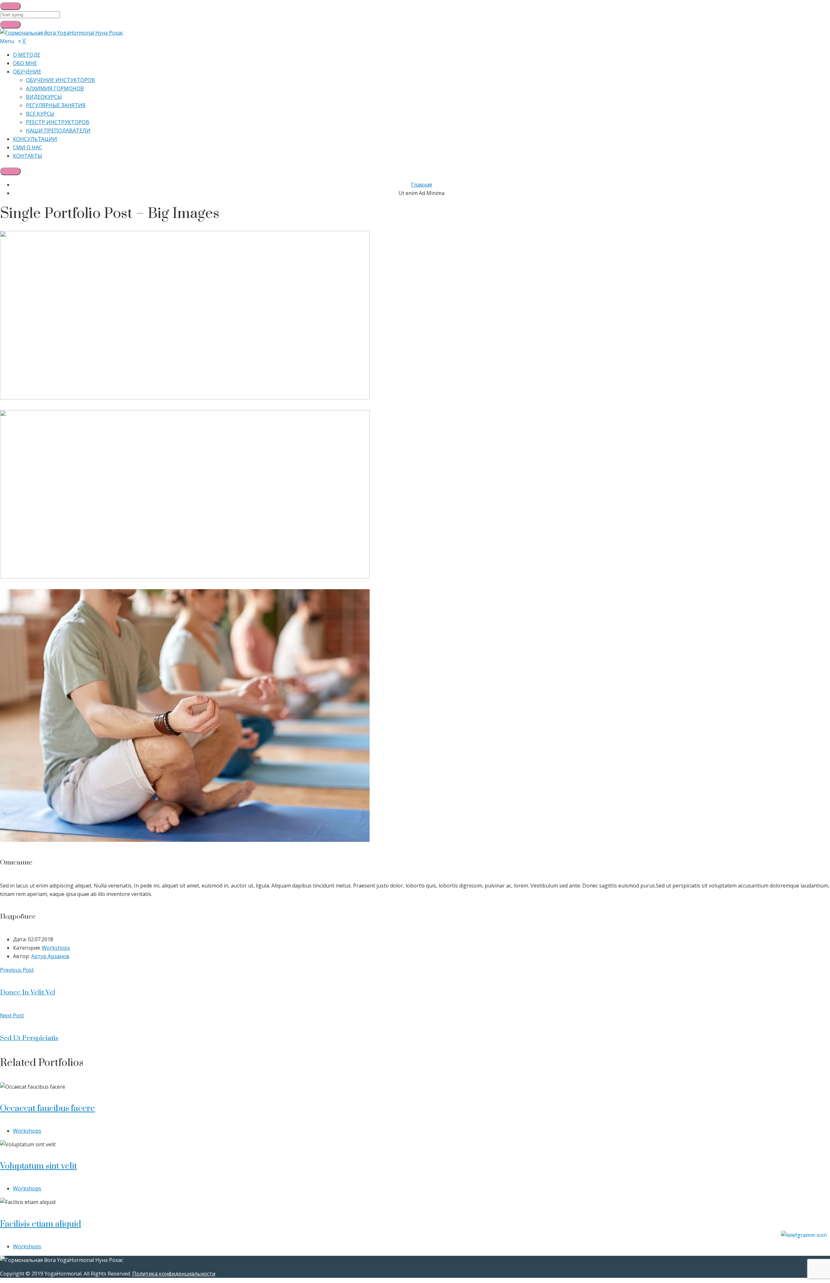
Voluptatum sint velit (38, 1166)
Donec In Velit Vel (27, 992)
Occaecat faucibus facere (47, 1108)
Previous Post (17, 969)
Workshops (56, 947)
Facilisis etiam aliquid (40, 1224)
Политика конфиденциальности (173, 1273)
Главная (421, 184)
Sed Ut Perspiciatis (29, 1038)
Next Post (12, 1015)
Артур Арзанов (50, 956)
